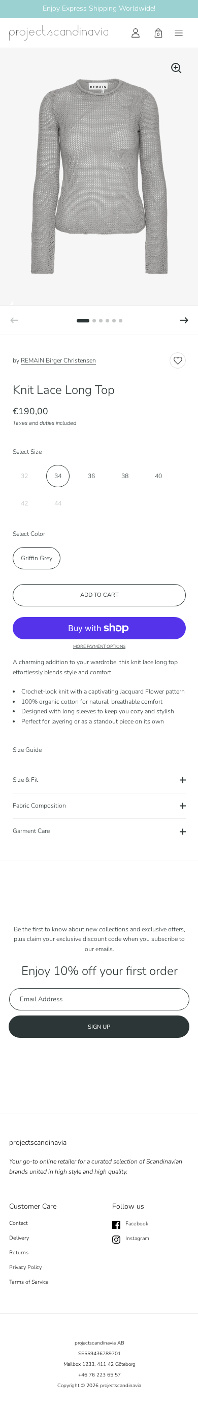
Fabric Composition (39, 806)
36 (91, 476)
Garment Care (31, 831)
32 (24, 476)
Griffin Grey (36, 558)
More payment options (99, 646)
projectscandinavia (120, 1385)
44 (57, 503)
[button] (184, 320)
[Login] (135, 33)
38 (124, 476)
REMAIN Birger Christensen (58, 360)
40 (158, 476)
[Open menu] (179, 33)
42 (24, 503)
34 (57, 476)
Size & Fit (25, 780)
